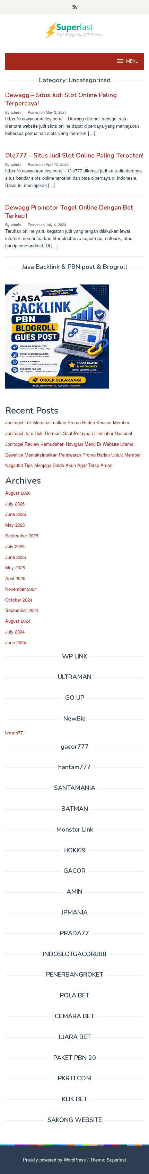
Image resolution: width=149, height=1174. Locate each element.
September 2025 (21, 535)
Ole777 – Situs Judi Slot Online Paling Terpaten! (74, 155)
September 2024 (21, 610)
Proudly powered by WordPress (54, 1159)
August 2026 (17, 493)
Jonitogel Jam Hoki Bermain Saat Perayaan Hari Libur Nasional (68, 433)
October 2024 (18, 599)
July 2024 (15, 631)
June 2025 (15, 557)
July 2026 (15, 503)
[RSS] (74, 7)
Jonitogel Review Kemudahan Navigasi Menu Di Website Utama (69, 444)
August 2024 (17, 621)
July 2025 (15, 546)
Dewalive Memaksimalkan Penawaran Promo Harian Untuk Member (73, 454)
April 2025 (15, 578)
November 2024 (21, 589)
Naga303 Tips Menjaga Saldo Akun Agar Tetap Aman (58, 465)
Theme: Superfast (108, 1159)
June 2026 (15, 514)
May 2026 (15, 524)
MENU (132, 61)
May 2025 (15, 567)
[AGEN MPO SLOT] (74, 29)
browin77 (14, 732)
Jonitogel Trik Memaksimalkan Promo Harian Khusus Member (67, 422)
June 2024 (15, 642)
